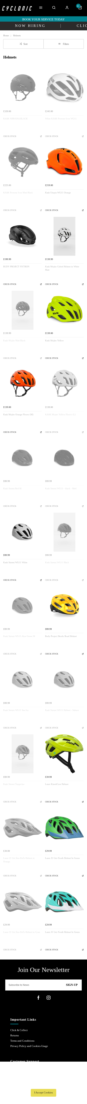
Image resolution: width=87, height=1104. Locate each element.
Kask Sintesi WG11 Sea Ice (16, 710)
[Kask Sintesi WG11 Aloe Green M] (22, 605)
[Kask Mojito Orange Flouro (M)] (22, 384)
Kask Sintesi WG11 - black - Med (60, 488)
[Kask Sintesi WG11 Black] (64, 532)
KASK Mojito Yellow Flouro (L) (60, 414)
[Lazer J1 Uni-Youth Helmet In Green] (64, 827)
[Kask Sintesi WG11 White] (22, 532)
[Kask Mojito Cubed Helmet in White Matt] (64, 236)
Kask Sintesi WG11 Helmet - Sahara (62, 710)
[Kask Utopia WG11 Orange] (64, 162)
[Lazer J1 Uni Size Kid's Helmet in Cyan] (22, 901)
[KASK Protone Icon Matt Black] (22, 162)
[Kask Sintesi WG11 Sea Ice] (22, 679)
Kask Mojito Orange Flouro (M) (18, 414)
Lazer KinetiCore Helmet (56, 784)
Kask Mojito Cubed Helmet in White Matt (62, 268)
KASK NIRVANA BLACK (15, 119)
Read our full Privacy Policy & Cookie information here (43, 1083)
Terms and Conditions (22, 1040)
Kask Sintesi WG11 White (15, 562)
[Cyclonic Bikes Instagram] (48, 997)
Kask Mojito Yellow (54, 340)
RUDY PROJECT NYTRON (16, 267)
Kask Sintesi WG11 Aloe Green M (19, 636)
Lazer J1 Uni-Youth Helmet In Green (62, 858)
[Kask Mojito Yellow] (64, 310)
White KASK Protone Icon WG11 (61, 119)
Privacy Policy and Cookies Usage (29, 1046)
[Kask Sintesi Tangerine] (22, 753)
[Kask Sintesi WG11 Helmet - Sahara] (64, 679)
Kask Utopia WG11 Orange (58, 193)
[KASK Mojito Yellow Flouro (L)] (64, 384)
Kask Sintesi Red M (12, 488)
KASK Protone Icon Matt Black (18, 193)
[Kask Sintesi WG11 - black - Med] (64, 458)
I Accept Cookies (43, 1092)
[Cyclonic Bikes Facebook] (38, 997)
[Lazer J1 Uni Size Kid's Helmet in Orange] (22, 827)
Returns (14, 1035)
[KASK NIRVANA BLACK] (22, 88)
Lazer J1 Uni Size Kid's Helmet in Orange (19, 860)
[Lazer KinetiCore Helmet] (64, 753)
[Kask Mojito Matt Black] (22, 310)
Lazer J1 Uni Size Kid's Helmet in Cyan (21, 932)
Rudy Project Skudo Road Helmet (61, 636)
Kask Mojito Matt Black (14, 340)
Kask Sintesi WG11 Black (57, 562)
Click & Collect (19, 1030)
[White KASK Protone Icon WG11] (64, 88)
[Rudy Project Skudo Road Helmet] (64, 605)
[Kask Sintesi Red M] (22, 458)
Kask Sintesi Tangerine (13, 784)
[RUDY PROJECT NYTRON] (22, 236)
